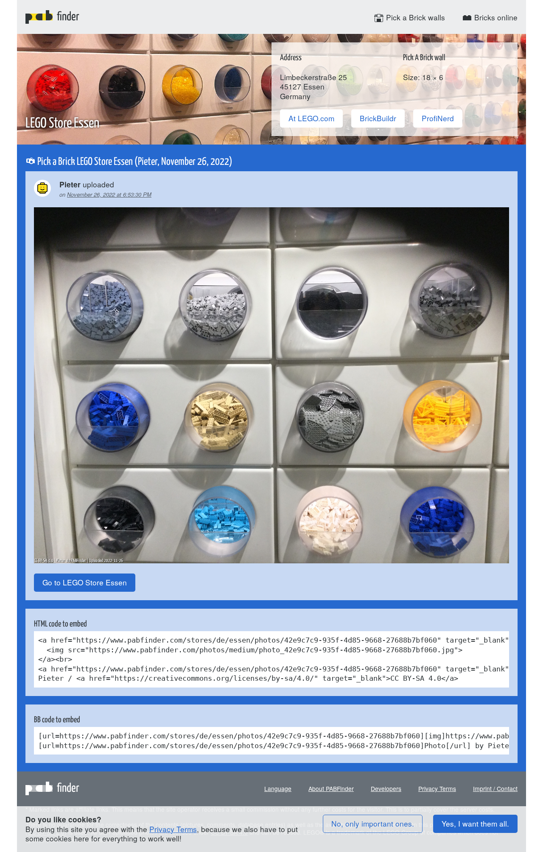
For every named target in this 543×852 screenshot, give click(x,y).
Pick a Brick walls (414, 17)
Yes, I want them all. (475, 823)
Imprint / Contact (495, 788)
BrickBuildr (378, 118)
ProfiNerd (438, 118)
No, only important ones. (372, 823)
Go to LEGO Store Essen (84, 582)
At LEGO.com (311, 118)
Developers (386, 788)
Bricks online (495, 17)
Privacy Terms (437, 788)
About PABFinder (331, 788)
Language (277, 788)
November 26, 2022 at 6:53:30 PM (109, 194)
